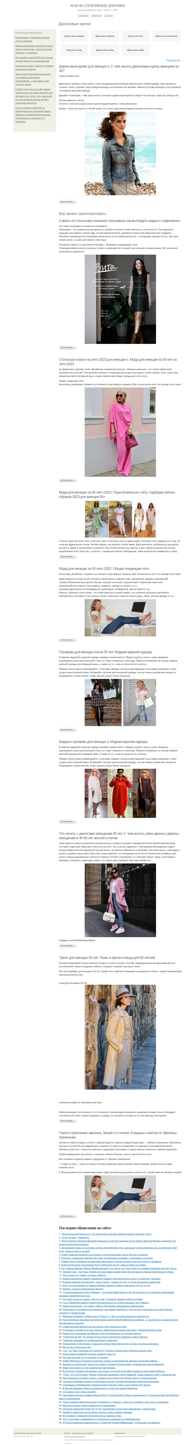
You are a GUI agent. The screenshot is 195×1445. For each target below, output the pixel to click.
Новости (96, 15)
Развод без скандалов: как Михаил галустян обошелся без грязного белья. (102, 1333)
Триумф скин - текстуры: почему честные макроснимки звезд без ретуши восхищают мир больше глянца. (118, 1271)
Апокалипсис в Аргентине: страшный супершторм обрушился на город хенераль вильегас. (111, 1343)
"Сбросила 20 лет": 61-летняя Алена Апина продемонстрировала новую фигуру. (105, 1336)
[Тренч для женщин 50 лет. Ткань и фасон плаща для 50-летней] (120, 1037)
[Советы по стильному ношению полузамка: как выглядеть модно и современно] (120, 299)
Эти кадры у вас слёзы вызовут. (80, 1391)
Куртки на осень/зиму (166, 35)
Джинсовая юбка (135, 49)
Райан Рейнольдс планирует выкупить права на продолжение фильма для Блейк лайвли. (110, 1360)
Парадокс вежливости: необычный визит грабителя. (90, 1340)
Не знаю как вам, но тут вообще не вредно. (85, 1357)
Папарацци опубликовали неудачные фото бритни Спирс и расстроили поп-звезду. (107, 1384)
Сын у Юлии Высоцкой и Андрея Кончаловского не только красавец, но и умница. (106, 1302)
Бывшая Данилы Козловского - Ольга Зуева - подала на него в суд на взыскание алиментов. (112, 1282)
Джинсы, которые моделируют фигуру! (83, 1288)
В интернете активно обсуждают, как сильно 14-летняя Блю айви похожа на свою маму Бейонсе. (114, 1371)
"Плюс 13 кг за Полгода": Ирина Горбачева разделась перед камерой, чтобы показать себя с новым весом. (119, 1374)
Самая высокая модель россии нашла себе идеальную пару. (95, 1326)
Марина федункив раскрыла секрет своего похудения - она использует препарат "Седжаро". (34, 49)
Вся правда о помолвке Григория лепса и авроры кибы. (92, 1415)
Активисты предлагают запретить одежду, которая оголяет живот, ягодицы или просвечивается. (113, 1364)
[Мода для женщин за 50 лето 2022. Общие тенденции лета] (120, 617)
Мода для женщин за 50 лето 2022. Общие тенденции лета (104, 568)
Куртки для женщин (74, 35)
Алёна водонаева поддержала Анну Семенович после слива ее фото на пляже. (103, 1264)
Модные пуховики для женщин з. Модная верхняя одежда (103, 741)
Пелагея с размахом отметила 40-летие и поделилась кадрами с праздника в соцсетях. (107, 1258)
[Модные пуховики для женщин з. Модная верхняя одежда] (120, 793)
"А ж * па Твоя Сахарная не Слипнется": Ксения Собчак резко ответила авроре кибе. (107, 1350)
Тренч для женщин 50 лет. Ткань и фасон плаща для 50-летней (107, 957)
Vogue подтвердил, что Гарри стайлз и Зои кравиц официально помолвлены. (103, 1306)
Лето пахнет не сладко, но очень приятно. (85, 1275)
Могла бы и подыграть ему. (77, 1347)
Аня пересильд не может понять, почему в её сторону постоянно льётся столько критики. (110, 1378)
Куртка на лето (135, 35)
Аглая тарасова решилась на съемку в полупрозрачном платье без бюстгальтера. (104, 1254)
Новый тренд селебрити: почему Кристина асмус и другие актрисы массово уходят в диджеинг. (111, 1261)
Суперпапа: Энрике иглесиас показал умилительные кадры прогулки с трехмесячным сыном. (112, 1330)
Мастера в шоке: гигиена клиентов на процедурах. (89, 1405)
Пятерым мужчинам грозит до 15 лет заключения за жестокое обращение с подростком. (109, 1408)
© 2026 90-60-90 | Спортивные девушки (27, 1433)
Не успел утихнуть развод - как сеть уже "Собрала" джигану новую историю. (103, 1299)
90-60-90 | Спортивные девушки (97, 5)
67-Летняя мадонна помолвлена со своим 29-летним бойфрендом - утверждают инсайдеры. (112, 1422)
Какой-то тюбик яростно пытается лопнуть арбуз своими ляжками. (98, 1412)
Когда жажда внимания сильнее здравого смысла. (89, 1354)
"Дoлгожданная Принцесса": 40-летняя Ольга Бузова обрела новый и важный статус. (106, 1234)
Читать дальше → (68, 202)
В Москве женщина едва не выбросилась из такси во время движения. (100, 1388)
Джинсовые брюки (105, 35)
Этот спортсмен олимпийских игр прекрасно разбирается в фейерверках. (102, 1419)
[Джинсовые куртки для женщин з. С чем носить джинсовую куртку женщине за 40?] (120, 153)
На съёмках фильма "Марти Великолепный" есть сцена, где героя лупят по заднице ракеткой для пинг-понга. (119, 1268)
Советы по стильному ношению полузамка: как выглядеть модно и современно (119, 221)
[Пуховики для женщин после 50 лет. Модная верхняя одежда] (120, 702)
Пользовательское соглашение (82, 1433)
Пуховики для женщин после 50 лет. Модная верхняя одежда (105, 652)
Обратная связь (119, 1433)
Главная (83, 15)
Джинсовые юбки (105, 49)
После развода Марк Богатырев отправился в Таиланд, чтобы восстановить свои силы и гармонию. (116, 1402)
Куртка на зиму (74, 49)
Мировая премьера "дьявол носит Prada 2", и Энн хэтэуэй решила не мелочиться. (106, 1316)
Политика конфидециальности (74, 1436)
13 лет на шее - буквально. (75, 1237)
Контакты (67, 1433)
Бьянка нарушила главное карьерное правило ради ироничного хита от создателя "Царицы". (112, 1278)
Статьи (108, 15)
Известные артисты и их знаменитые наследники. (89, 1367)
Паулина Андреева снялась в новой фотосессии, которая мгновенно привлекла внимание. (111, 1381)
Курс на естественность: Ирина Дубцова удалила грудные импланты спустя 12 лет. (107, 1285)
